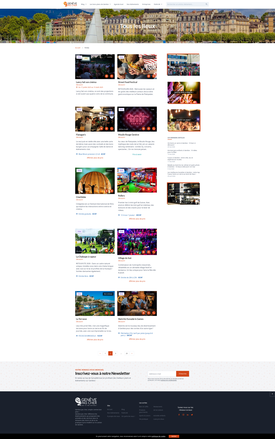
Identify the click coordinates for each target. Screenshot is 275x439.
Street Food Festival (127, 82)
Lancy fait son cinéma (86, 82)
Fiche (79, 57)
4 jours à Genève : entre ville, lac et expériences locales (180, 159)
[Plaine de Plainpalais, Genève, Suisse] (154, 76)
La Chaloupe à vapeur (86, 256)
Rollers (121, 195)
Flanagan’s (81, 134)
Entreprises (146, 4)
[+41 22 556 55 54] (111, 128)
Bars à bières (108, 109)
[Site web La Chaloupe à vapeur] (106, 250)
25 (127, 353)
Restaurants (158, 407)
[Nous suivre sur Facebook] (179, 414)
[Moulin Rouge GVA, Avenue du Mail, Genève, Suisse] (148, 128)
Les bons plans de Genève (99, 4)
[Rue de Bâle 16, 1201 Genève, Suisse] (148, 313)
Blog (83, 4)
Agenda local (118, 4)
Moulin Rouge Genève (128, 134)
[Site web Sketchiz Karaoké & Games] (143, 313)
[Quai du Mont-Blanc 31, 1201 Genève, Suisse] (111, 313)
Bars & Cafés (143, 407)
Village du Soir (125, 258)
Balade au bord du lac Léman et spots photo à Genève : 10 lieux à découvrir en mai (183, 166)
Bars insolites (150, 170)
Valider (173, 436)
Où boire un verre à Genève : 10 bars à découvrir (182, 144)
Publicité (157, 4)
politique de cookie (158, 436)
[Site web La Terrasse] (106, 313)
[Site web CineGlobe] (106, 191)
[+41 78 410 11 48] (154, 189)
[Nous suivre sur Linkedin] (187, 414)
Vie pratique (143, 419)
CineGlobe (81, 197)
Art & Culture (158, 410)
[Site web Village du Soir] (143, 252)
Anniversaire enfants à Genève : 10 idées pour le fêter (182, 151)
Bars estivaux (108, 231)
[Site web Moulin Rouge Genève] (143, 128)
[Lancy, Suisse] (111, 76)
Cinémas (109, 57)
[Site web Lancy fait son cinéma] (106, 76)
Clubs (152, 109)
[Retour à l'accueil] (70, 4)
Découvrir (79, 85)
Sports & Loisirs (144, 416)
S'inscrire (182, 374)
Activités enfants (159, 416)
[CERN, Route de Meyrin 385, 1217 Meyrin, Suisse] (111, 191)
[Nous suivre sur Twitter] (192, 414)
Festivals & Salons (149, 57)
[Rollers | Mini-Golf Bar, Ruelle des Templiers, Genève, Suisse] (148, 189)
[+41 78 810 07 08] (154, 128)
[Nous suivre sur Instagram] (183, 414)
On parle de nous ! (128, 416)
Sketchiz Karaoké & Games (131, 319)
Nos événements (133, 4)
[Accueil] (86, 402)
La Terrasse (81, 319)
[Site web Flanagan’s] (101, 128)
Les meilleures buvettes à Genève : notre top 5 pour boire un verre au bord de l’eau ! (184, 173)
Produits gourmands (143, 411)
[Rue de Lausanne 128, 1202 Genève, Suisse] (111, 250)
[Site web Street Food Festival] (148, 76)
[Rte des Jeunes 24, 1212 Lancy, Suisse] (148, 252)
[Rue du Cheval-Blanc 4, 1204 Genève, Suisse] (106, 128)
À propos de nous (113, 416)
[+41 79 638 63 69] (154, 252)
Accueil (109, 409)
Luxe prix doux (159, 419)
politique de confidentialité (169, 380)
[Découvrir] (95, 66)
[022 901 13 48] (154, 313)
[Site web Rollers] (143, 189)
